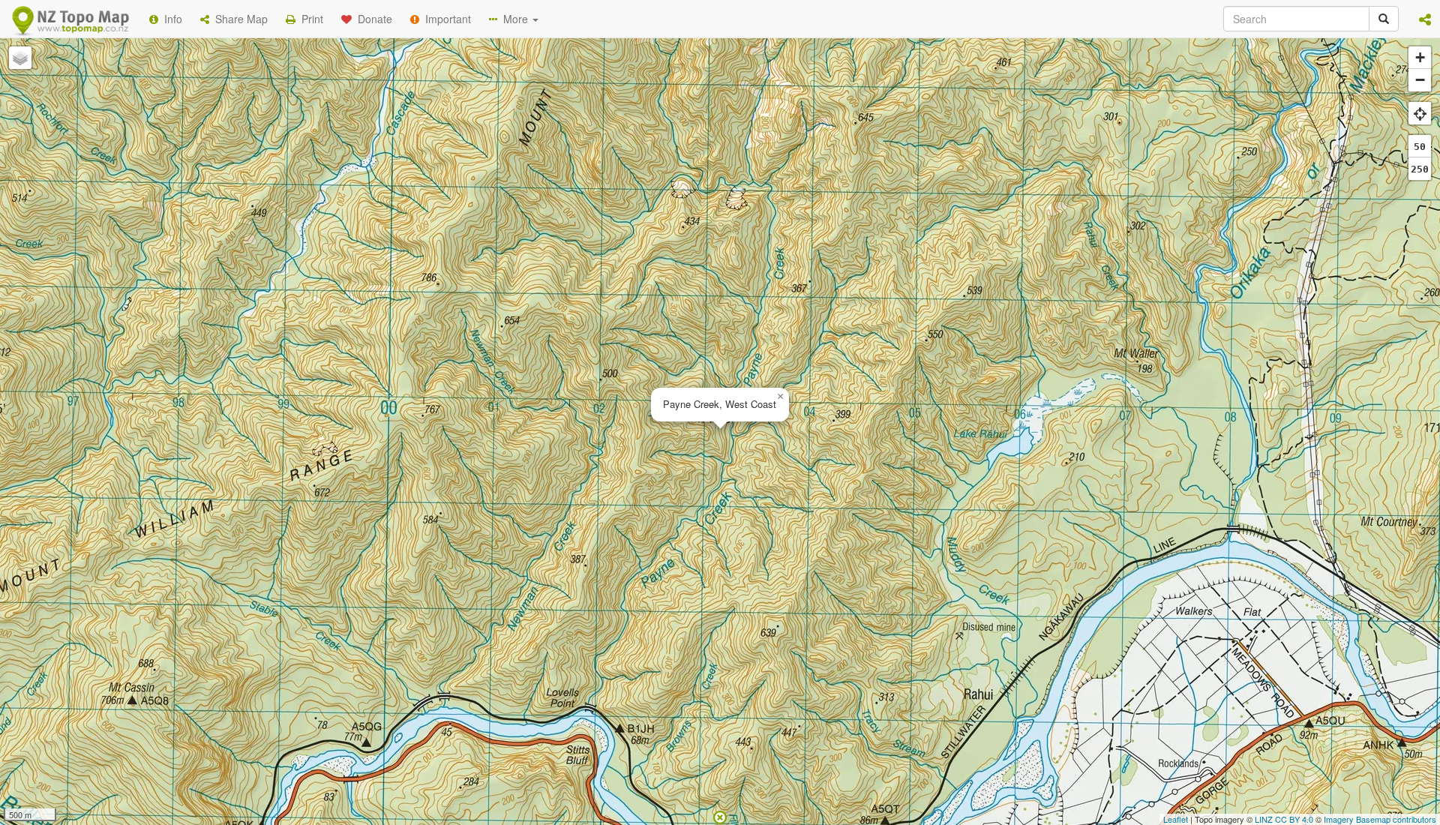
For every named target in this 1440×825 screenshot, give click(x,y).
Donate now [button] (452, 194)
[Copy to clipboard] (764, 194)
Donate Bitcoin (453, 249)
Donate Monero (676, 249)
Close (1022, 306)
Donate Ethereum (563, 249)
